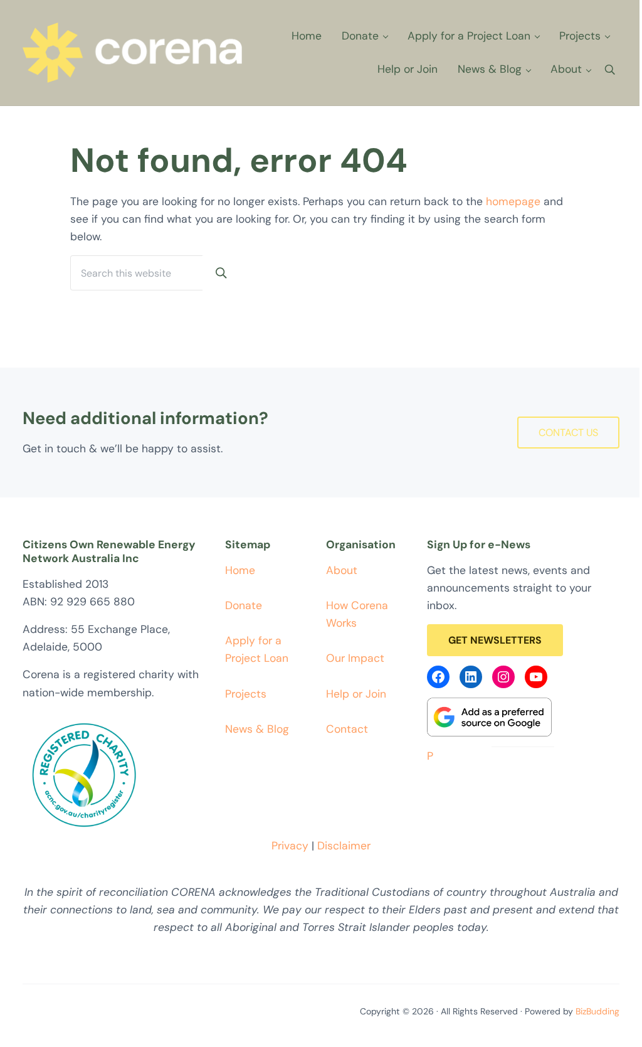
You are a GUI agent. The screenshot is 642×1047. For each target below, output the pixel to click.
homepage (513, 201)
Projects (245, 694)
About (341, 570)
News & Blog (257, 729)
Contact (347, 729)
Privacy (289, 846)
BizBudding (597, 1011)
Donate (243, 605)
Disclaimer (344, 846)
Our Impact (355, 658)
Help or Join (356, 694)
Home (240, 570)
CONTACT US (568, 432)
